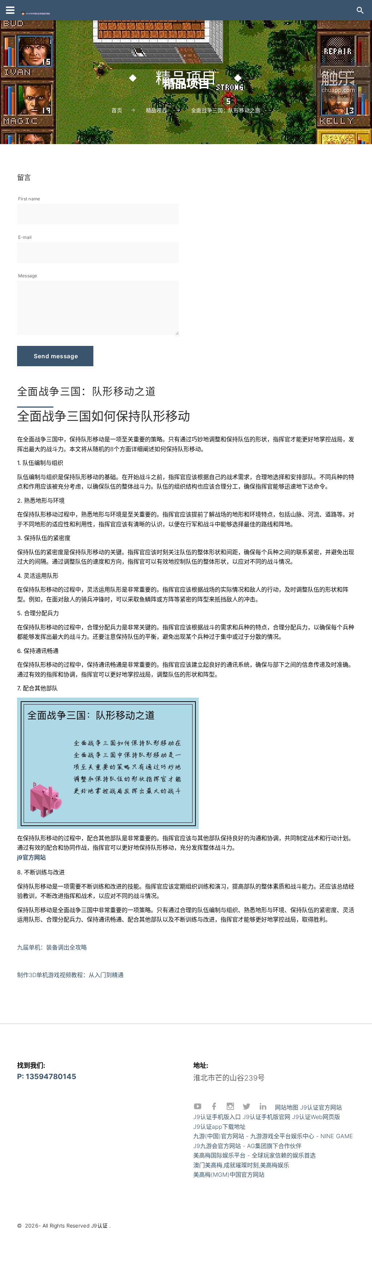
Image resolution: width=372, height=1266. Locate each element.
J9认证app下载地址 (219, 1126)
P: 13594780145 (46, 1076)
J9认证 (99, 1225)
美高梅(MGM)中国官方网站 (228, 1174)
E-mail (25, 237)
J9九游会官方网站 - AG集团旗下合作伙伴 (247, 1145)
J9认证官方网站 (321, 1107)
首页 (117, 110)
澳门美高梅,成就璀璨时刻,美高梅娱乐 (241, 1165)
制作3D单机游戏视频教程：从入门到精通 (70, 975)
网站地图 (286, 1107)
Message (27, 275)
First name (29, 198)
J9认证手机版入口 (217, 1116)
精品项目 (156, 110)
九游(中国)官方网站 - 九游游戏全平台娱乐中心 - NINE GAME (273, 1136)
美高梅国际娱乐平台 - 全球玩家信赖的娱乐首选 (254, 1155)
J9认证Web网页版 (316, 1116)
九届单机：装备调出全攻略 (52, 947)
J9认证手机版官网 (266, 1116)
